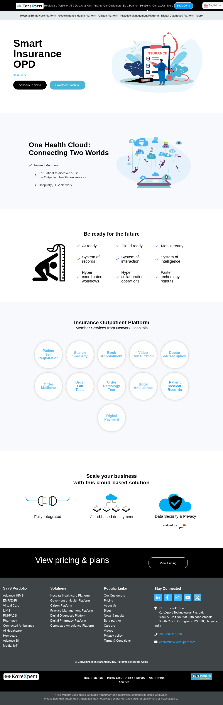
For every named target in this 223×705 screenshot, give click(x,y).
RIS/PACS (10, 615)
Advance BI (11, 640)
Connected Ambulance (18, 625)
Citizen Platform (108, 15)
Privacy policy (113, 635)
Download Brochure (67, 85)
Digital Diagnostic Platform (177, 15)
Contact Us (159, 5)
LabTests (80, 388)
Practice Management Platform (139, 15)
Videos (108, 630)
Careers (109, 625)
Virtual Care (11, 605)
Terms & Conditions (117, 640)
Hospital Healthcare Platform (38, 15)
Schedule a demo (30, 85)
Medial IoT (10, 645)
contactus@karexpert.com (177, 642)
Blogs (108, 610)
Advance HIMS (13, 595)
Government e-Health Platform (77, 15)
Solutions (145, 5)
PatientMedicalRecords (175, 386)
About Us (110, 605)
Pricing (97, 5)
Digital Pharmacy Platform (68, 620)
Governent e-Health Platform (70, 600)
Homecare (10, 635)
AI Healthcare (12, 630)
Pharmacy (10, 620)
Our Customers (112, 5)
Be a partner (112, 620)
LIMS (6, 610)
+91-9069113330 (169, 634)
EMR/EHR (10, 600)
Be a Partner (130, 5)
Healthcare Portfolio (56, 5)
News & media (114, 615)
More (199, 15)
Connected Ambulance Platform (72, 625)
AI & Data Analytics (80, 5)
